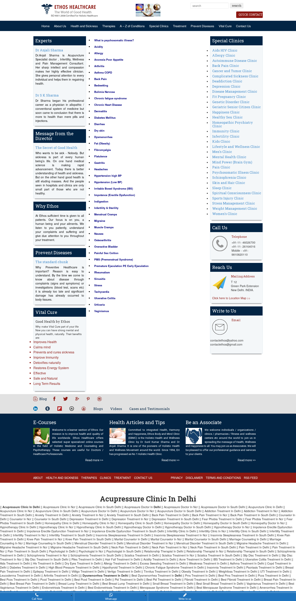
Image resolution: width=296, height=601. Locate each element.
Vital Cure (225, 26)
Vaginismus (101, 311)
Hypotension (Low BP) (108, 182)
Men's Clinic (222, 151)
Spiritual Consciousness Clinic (236, 193)
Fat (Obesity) (102, 143)
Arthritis (99, 66)
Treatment (179, 26)
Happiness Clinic (226, 112)
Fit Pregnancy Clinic (229, 96)
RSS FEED (251, 478)
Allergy (98, 53)
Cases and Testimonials (149, 408)
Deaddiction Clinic (227, 81)
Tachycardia (101, 292)
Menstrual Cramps (105, 214)
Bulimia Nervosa (104, 92)
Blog (43, 399)
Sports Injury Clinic (228, 198)
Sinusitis (99, 279)
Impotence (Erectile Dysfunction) (114, 195)
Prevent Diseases (202, 26)
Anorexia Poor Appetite (108, 59)
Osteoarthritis (102, 240)
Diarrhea (99, 124)
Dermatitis (100, 111)
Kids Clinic (221, 141)
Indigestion (101, 201)
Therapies (108, 26)
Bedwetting (101, 85)
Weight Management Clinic (234, 208)
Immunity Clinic (225, 131)
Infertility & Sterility (106, 208)
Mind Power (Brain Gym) (232, 162)
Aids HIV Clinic (224, 50)
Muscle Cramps (104, 227)
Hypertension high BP (108, 175)
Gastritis (99, 163)
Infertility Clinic (225, 136)
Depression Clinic (226, 86)
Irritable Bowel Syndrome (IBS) (113, 188)
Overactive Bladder (106, 246)
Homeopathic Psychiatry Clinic (232, 124)
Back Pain (100, 79)
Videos (116, 408)
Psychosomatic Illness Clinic (235, 172)
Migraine (99, 221)
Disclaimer (194, 478)
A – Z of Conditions (132, 26)
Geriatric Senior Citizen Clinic (236, 107)
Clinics (105, 478)
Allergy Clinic (223, 55)
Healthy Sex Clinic (227, 117)
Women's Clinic (224, 214)
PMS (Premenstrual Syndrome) (113, 259)
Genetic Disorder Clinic (230, 102)
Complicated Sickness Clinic (235, 76)
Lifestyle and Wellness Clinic (236, 146)
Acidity (98, 47)
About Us (60, 26)
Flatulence (100, 156)
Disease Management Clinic (234, 91)
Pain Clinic (221, 167)
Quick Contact (251, 15)
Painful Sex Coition (106, 253)
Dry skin (99, 130)
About (38, 478)
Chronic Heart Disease (108, 105)
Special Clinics (159, 26)
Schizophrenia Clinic (229, 177)
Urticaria (99, 304)
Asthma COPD (103, 72)
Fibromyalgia (102, 150)
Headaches (101, 169)
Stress (98, 285)
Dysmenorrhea (103, 137)
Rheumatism (102, 272)
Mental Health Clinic (229, 157)
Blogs (98, 408)
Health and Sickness (84, 26)
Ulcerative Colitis (104, 298)
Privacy (177, 478)
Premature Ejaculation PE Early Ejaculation (121, 266)
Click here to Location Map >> (231, 298)
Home (45, 26)
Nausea (98, 234)
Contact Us (243, 26)
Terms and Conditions (223, 478)
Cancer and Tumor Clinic (232, 71)
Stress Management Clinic (233, 203)
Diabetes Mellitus (105, 117)
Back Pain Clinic (225, 65)
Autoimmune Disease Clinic (234, 60)
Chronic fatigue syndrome (110, 98)
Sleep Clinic (222, 188)
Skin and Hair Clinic (228, 183)
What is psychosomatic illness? (114, 40)
